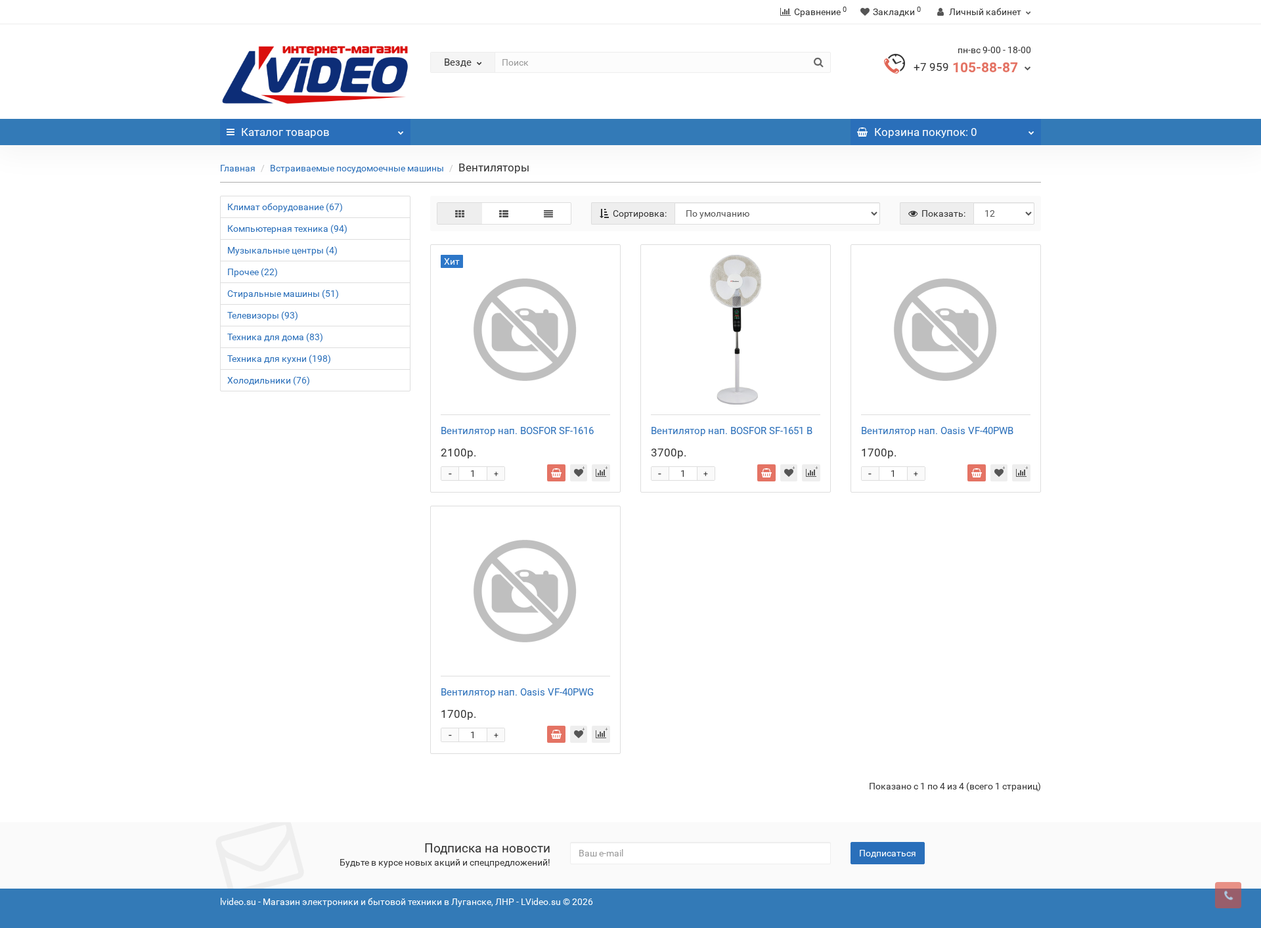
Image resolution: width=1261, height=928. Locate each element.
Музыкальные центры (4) (282, 250)
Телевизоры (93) (262, 315)
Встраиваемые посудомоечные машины (357, 168)
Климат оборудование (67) (285, 207)
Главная (237, 168)
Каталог (285, 132)
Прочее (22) (252, 272)
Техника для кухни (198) (279, 358)
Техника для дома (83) (275, 337)
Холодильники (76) (268, 380)
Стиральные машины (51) (283, 293)
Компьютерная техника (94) (287, 228)
